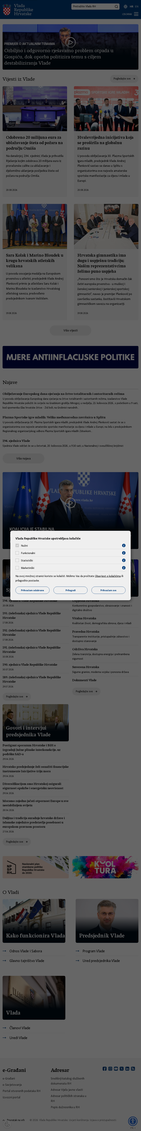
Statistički (27, 560)
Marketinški (27, 567)
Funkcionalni (28, 553)
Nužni (24, 545)
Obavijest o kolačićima (108, 576)
